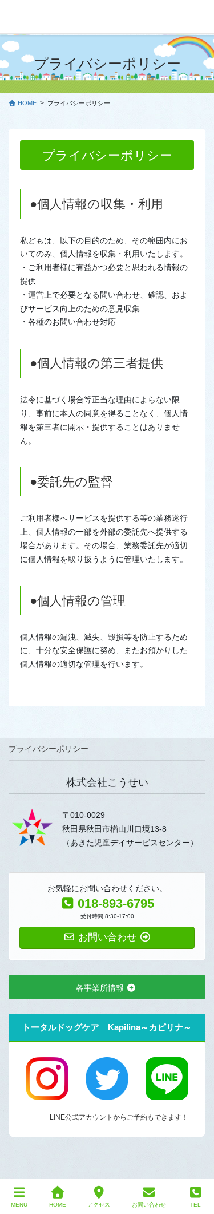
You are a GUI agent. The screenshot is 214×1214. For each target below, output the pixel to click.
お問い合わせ (149, 1204)
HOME (57, 1204)
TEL (195, 1204)
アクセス (98, 1204)
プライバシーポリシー (48, 748)
